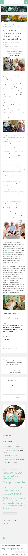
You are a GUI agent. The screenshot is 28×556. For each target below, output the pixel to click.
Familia (11, 498)
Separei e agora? (12, 505)
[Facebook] (4, 538)
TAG (18, 505)
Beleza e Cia (6, 476)
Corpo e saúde (18, 487)
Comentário (19, 397)
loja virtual (8, 252)
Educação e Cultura (16, 26)
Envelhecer (6, 494)
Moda (16, 498)
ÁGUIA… (5, 462)
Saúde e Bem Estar (13, 503)
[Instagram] (7, 538)
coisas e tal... (18, 478)
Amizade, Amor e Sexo (9, 470)
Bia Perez (7, 44)
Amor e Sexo (19, 469)
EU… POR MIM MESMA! (9, 459)
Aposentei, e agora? (13, 472)
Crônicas (5, 490)
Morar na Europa (20, 500)
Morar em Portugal (10, 500)
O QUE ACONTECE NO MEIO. (10, 450)
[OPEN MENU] (2, 2)
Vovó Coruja (11, 508)
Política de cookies (16, 549)
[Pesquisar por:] (10, 514)
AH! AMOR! (6, 455)
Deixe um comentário (11, 46)
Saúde (4, 503)
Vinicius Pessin (7, 313)
